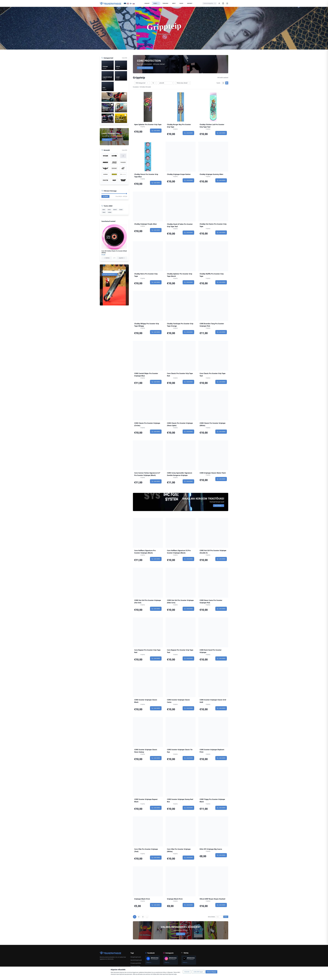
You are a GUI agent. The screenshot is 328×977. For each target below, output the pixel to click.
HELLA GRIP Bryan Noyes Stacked (212, 899)
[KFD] (114, 156)
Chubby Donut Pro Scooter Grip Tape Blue (146, 175)
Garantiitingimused (136, 960)
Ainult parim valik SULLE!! (144, 68)
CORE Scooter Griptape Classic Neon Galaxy (145, 751)
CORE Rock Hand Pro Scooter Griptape (210, 651)
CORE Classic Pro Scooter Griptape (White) (212, 424)
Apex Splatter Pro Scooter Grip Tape (147, 124)
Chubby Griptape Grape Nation (179, 174)
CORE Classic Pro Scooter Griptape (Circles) (147, 424)
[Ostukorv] (223, 3)
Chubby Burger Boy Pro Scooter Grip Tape (179, 125)
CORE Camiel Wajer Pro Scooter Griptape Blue (146, 374)
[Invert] (123, 168)
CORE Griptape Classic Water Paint (213, 473)
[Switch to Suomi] (131, 3)
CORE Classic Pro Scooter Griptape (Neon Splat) (180, 424)
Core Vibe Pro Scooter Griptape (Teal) (146, 850)
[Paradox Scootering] (123, 162)
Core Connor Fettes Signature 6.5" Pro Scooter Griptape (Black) (147, 474)
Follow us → (149, 962)
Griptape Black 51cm (142, 899)
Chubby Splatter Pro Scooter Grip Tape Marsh (179, 275)
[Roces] (105, 162)
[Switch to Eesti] (125, 3)
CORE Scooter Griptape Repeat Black (146, 800)
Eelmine (107, 258)
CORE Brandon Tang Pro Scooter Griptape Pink (212, 325)
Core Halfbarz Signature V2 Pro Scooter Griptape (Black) (179, 551)
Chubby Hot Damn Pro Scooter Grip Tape (213, 225)
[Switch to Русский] (134, 3)
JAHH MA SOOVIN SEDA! (109, 274)
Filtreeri (105, 196)
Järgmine (121, 258)
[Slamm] (114, 162)
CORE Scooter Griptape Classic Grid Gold (213, 701)
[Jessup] (105, 168)
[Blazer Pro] (105, 174)
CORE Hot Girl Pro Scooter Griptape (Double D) (213, 551)
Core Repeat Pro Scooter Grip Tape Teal (180, 651)
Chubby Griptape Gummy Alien (211, 174)
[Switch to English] (128, 3)
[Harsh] (114, 174)
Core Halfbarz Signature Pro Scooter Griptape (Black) (145, 551)
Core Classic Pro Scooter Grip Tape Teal (212, 374)
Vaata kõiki (124, 58)
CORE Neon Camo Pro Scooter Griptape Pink (211, 601)
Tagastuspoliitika (135, 966)
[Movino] (105, 180)
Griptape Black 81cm (175, 899)
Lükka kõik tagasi (198, 972)
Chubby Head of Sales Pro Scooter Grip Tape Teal (180, 225)
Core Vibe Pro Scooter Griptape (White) (179, 850)
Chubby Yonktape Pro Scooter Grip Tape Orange (180, 325)
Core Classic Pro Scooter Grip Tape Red (180, 374)
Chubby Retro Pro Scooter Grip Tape (146, 275)
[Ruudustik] (226, 82)
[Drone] (114, 168)
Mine (225, 917)
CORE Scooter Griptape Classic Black (145, 701)
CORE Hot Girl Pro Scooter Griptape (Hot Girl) (147, 601)
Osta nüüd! (179, 934)
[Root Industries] (123, 174)
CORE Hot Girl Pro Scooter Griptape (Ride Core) (180, 601)
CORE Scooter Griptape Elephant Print (212, 751)
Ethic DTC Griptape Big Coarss (211, 849)
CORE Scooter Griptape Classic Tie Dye (179, 751)
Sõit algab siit (106, 139)
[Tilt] (123, 180)
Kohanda (186, 972)
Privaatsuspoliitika (136, 963)
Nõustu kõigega (211, 972)
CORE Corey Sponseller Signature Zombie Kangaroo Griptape (179, 474)
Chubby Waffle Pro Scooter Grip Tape (212, 275)
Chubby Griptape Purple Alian (145, 224)
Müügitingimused (136, 957)
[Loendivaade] (223, 82)
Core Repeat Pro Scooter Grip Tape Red (147, 651)
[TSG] (105, 156)
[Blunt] (114, 180)
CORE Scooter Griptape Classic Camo (178, 701)
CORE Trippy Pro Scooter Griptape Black (212, 800)
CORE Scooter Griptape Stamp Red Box (180, 800)
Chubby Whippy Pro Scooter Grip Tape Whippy (146, 325)
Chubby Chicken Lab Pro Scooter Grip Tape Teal (212, 125)
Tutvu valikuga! (217, 505)
